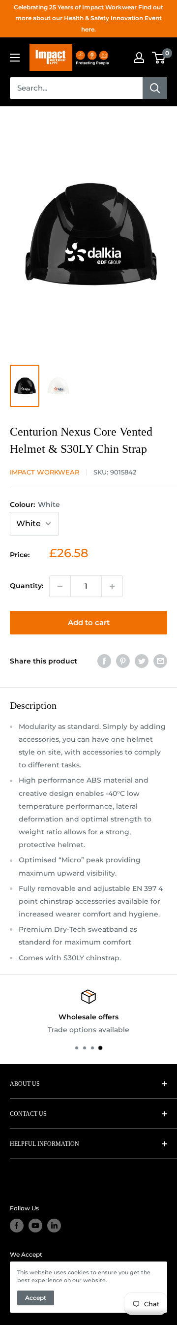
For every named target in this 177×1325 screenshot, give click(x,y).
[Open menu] (15, 58)
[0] (159, 57)
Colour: (35, 504)
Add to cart (89, 622)
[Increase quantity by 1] (112, 586)
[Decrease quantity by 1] (60, 586)
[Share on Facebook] (104, 661)
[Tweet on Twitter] (141, 661)
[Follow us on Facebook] (17, 1225)
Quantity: (26, 585)
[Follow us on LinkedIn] (54, 1225)
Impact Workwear (44, 472)
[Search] (155, 88)
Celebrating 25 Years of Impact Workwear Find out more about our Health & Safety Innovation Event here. (88, 18)
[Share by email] (160, 661)
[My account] (139, 57)
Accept (35, 1297)
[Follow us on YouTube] (35, 1225)
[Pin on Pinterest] (123, 661)
